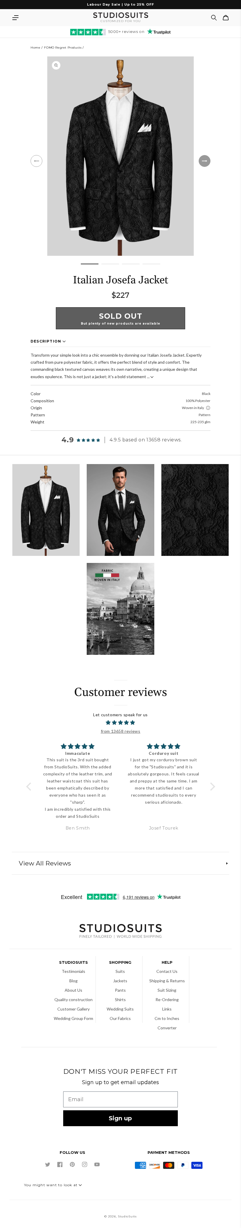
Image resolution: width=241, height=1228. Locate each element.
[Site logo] (120, 932)
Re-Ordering (167, 999)
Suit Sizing (167, 990)
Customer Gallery (73, 1008)
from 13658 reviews (120, 731)
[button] (15, 17)
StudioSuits (127, 1216)
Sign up (120, 1118)
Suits (120, 971)
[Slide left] (36, 161)
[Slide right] (204, 161)
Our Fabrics (120, 1018)
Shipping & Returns (167, 980)
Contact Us (167, 971)
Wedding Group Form (73, 1018)
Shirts (120, 999)
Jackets (120, 980)
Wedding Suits (120, 1008)
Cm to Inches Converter (167, 1023)
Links (167, 1008)
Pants (120, 990)
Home (35, 47)
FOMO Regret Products (62, 47)
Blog (73, 980)
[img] (121, 722)
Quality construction (73, 999)
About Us (73, 990)
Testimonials (73, 971)
